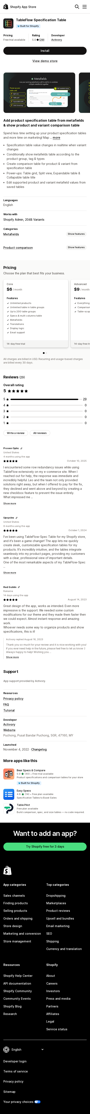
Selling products (15, 910)
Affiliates (52, 1014)
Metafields (11, 234)
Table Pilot (23, 805)
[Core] (44, 353)
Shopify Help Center (17, 975)
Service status (56, 1029)
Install (45, 50)
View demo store (45, 61)
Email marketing (57, 926)
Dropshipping (56, 895)
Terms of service (15, 1071)
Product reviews (58, 910)
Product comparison (18, 247)
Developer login (14, 1061)
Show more (9, 503)
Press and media (58, 998)
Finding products (15, 903)
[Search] (77, 7)
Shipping (52, 941)
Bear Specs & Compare (31, 770)
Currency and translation (64, 949)
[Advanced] (46, 353)
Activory (56, 39)
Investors (53, 991)
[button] (45, 777)
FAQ (6, 704)
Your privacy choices (18, 1102)
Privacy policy (13, 698)
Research (10, 1014)
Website (9, 730)
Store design (12, 926)
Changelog (39, 749)
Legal (50, 1021)
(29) (41, 39)
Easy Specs (24, 790)
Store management (17, 941)
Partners (52, 1006)
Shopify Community (17, 991)
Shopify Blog (12, 1006)
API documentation (17, 983)
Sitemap (9, 1091)
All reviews (40, 433)
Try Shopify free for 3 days (45, 846)
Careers (52, 983)
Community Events (17, 998)
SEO (49, 933)
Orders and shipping (17, 918)
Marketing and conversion (22, 933)
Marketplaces (56, 903)
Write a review (15, 433)
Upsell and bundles (60, 918)
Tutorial (9, 710)
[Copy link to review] (21, 448)
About (50, 975)
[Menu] (84, 7)
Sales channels (14, 895)
